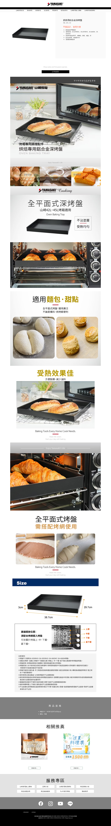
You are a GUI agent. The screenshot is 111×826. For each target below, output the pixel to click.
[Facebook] (41, 804)
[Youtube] (60, 804)
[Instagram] (51, 804)
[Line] (70, 804)
